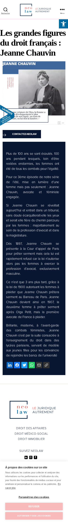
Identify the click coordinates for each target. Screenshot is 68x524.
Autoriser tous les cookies (34, 516)
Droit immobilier (31, 439)
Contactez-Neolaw (24, 134)
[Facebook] (35, 457)
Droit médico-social (31, 434)
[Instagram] (30, 457)
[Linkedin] (26, 457)
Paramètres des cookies (34, 497)
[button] (63, 23)
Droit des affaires (31, 428)
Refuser (33, 506)
